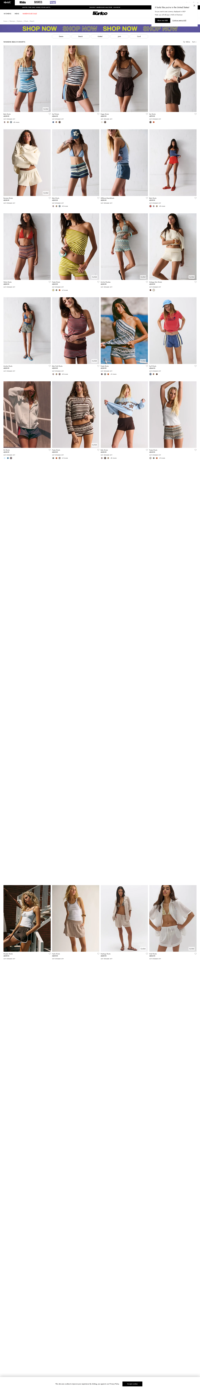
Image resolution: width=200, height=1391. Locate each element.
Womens (12, 21)
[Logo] (100, 15)
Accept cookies (132, 1384)
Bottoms (19, 21)
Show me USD (162, 20)
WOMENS (7, 14)
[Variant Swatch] (5, 122)
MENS (17, 14)
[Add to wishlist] (50, 114)
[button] (7, 2)
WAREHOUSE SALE (30, 14)
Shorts (26, 21)
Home (5, 21)
